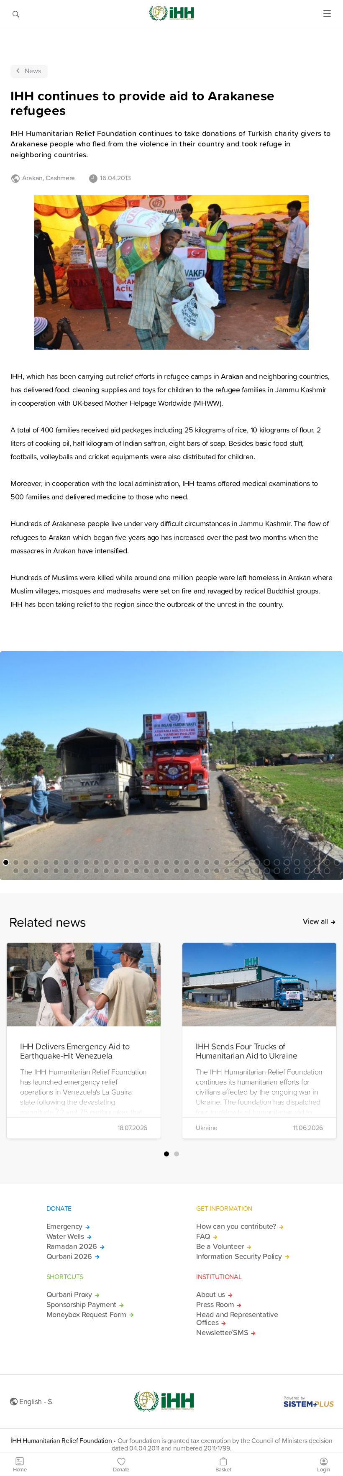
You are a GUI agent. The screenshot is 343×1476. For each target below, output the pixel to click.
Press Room (215, 1304)
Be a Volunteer (220, 1246)
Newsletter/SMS (222, 1332)
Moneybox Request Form (86, 1314)
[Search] (16, 13)
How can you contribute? (236, 1226)
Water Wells (65, 1236)
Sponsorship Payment (81, 1304)
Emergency (64, 1226)
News (33, 70)
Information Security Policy (239, 1256)
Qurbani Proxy (69, 1294)
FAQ (203, 1236)
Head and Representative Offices (237, 1318)
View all (315, 921)
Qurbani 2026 (69, 1256)
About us (210, 1294)
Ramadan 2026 (71, 1246)
